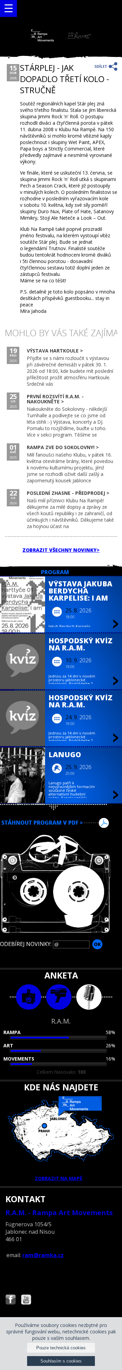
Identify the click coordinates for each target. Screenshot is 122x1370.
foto (28, 997)
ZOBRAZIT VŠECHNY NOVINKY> (61, 550)
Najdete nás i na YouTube (26, 1300)
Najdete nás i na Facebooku (10, 1300)
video (59, 997)
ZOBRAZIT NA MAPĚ (58, 1178)
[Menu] (8, 8)
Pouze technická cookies (61, 1347)
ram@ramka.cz (43, 1255)
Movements (18, 1058)
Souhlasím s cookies (61, 1361)
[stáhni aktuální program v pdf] (61, 822)
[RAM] (61, 40)
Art (8, 1045)
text (89, 997)
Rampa (12, 1032)
